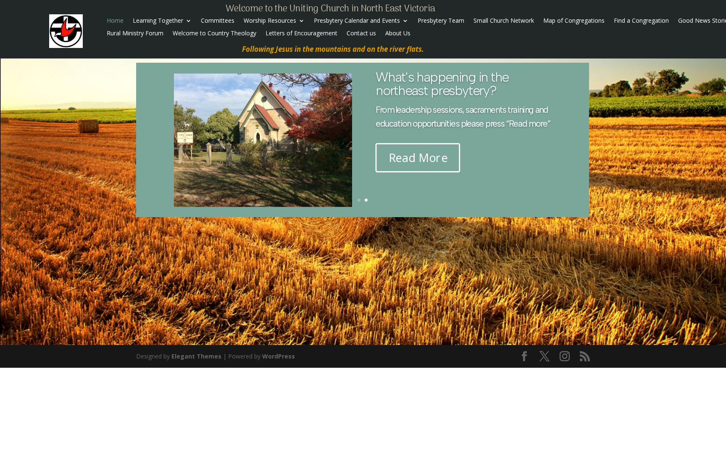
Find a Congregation (641, 21)
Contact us (361, 33)
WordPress (278, 356)
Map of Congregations (574, 21)
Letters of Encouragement (301, 33)
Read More (418, 193)
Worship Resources (270, 21)
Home (115, 21)
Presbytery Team (441, 21)
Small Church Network (503, 21)
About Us (397, 33)
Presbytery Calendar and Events (357, 21)
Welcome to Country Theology (214, 33)
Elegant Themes (196, 356)
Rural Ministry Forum (135, 33)
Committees (217, 21)
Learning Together (158, 21)
